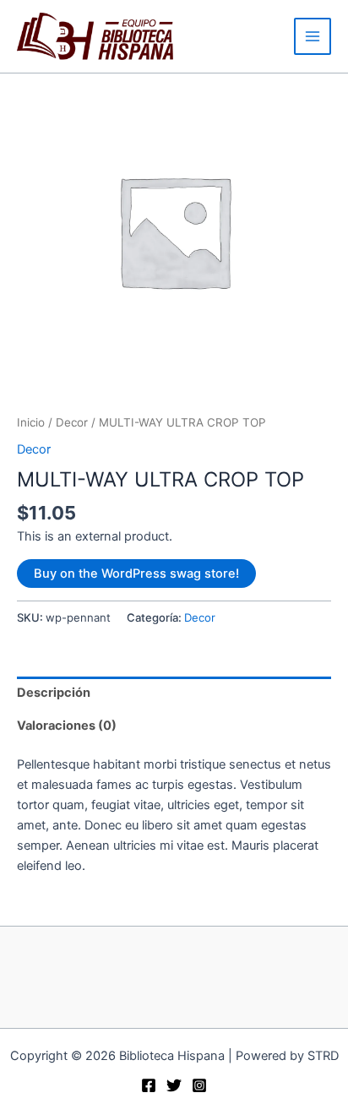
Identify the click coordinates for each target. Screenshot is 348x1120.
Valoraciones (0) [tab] (67, 725)
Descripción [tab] (53, 692)
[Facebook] (148, 1085)
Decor (72, 422)
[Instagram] (199, 1085)
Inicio (31, 422)
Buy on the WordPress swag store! (136, 573)
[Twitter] (174, 1085)
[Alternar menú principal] (312, 36)
